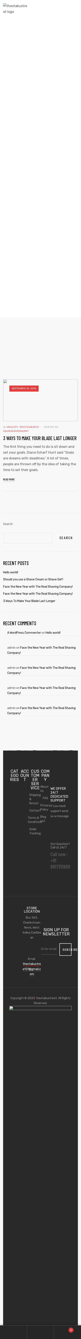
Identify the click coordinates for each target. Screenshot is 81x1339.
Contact (35, 810)
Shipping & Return (35, 799)
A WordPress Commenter (24, 633)
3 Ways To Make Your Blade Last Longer (40, 438)
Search (8, 524)
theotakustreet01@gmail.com (32, 969)
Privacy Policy (45, 807)
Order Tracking (35, 831)
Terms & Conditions (35, 820)
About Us (44, 789)
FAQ (45, 798)
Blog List (43, 819)
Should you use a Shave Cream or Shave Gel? (33, 579)
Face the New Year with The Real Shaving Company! (38, 586)
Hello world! (52, 633)
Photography (29, 427)
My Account (13, 1332)
